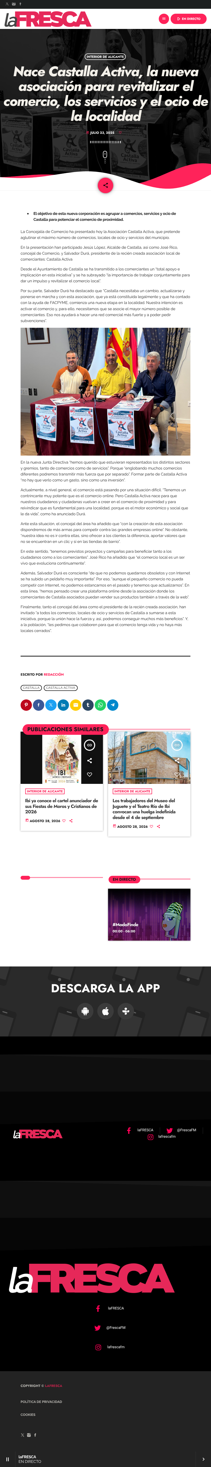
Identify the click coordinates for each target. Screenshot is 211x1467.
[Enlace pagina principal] (48, 19)
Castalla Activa (60, 688)
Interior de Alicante (105, 56)
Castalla (31, 688)
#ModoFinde (125, 924)
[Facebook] (20, 4)
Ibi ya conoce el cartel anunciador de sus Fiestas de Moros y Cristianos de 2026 (61, 806)
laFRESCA (53, 1385)
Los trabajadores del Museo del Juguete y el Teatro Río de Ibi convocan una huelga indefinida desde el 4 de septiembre (144, 809)
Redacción (54, 674)
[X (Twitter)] (7, 4)
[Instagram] (14, 4)
